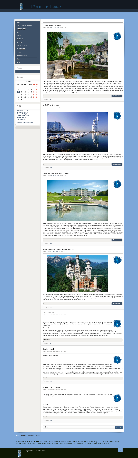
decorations (73, 441)
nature (44, 443)
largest (34, 443)
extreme (91, 441)
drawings (80, 441)
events (86, 441)
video (103, 443)
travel (94, 443)
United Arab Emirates (51, 105)
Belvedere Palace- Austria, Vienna (55, 173)
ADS (19, 441)
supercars (80, 443)
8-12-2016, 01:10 (55, 175)
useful (99, 443)
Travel (50, 99)
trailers (89, 443)
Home (17, 435)
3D (16, 441)
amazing (25, 441)
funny (100, 441)
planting (56, 443)
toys (85, 443)
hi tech (24, 443)
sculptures (63, 443)
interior (29, 443)
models (39, 443)
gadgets (111, 441)
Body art (33, 441)
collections (57, 441)
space (74, 443)
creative (63, 441)
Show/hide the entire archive (25, 122)
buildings (39, 441)
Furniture (105, 441)
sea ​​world (69, 443)
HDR (19, 443)
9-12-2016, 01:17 (55, 27)
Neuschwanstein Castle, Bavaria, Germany (59, 249)
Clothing (50, 441)
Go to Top (120, 450)
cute (68, 441)
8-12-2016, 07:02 (55, 107)
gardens (117, 441)
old (47, 443)
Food (95, 441)
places (51, 443)
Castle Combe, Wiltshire (52, 26)
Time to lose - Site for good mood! (41, 6)
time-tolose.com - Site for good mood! (19, 454)
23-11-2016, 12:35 (55, 251)
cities (45, 441)
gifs (17, 443)
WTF (107, 443)
